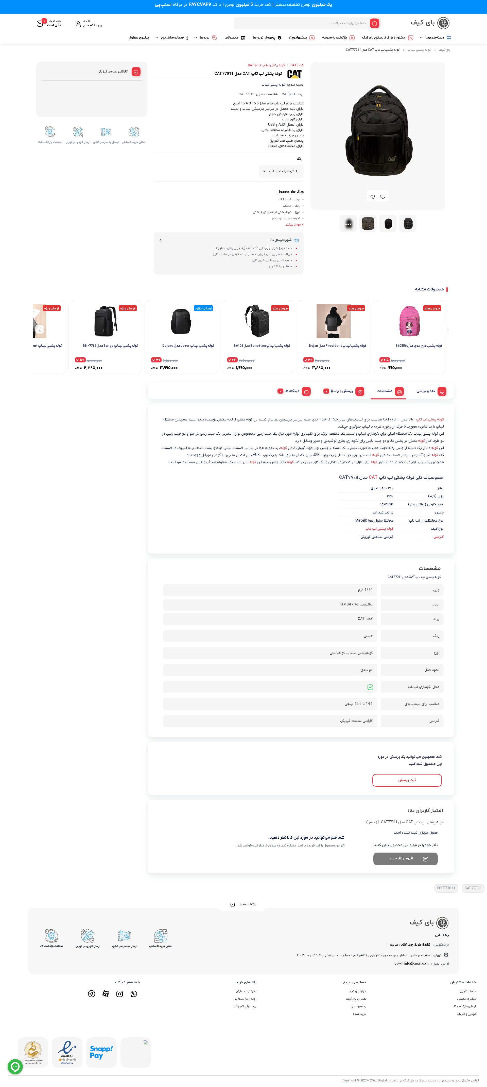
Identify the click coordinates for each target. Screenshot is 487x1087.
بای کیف (444, 50)
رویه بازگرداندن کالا (245, 1006)
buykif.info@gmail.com (411, 964)
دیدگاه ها (292, 391)
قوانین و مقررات (466, 1014)
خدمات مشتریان (172, 37)
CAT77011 (473, 888)
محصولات (231, 37)
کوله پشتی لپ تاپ (430, 419)
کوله (421, 440)
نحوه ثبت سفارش (246, 991)
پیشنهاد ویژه (297, 37)
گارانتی (438, 537)
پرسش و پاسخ (342, 391)
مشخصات (384, 391)
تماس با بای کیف (356, 999)
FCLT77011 (446, 888)
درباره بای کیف (357, 991)
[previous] (447, 329)
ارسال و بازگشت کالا (464, 1006)
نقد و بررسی (425, 391)
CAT (373, 478)
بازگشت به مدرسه (334, 37)
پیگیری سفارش (138, 37)
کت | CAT (288, 94)
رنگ (299, 159)
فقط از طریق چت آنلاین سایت (410, 945)
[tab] (429, 390)
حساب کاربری (468, 991)
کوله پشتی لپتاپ (419, 50)
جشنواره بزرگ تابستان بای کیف (384, 37)
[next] (39, 329)
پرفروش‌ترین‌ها (264, 37)
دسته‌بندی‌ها (434, 37)
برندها (205, 37)
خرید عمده (359, 1014)
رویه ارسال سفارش (245, 999)
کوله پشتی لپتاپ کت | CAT (266, 65)
